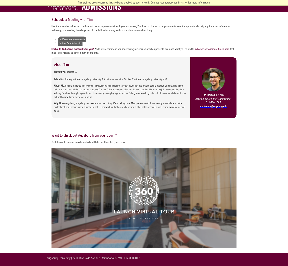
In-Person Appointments (72, 39)
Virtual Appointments (70, 43)
